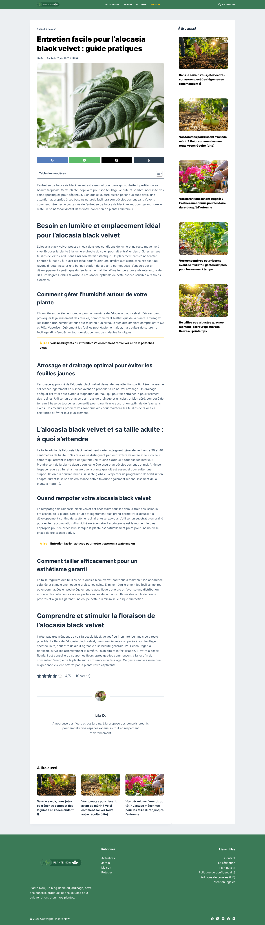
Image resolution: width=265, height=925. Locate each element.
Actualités (112, 4)
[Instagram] (223, 918)
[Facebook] (52, 160)
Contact (229, 858)
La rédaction (226, 863)
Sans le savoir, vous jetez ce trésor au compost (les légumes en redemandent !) (202, 79)
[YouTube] (234, 918)
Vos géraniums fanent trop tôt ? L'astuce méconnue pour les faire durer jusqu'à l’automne (202, 203)
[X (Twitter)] (116, 160)
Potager (141, 4)
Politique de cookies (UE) (217, 877)
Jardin (128, 4)
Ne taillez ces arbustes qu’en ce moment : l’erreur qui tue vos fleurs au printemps (201, 327)
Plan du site (227, 867)
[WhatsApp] (84, 160)
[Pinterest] (228, 918)
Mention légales (224, 882)
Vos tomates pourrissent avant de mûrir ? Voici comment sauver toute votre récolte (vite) (203, 141)
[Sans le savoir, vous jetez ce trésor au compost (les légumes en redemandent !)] (56, 785)
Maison (155, 4)
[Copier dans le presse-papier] (149, 160)
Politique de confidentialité (217, 872)
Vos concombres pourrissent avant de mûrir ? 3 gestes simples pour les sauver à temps (203, 265)
